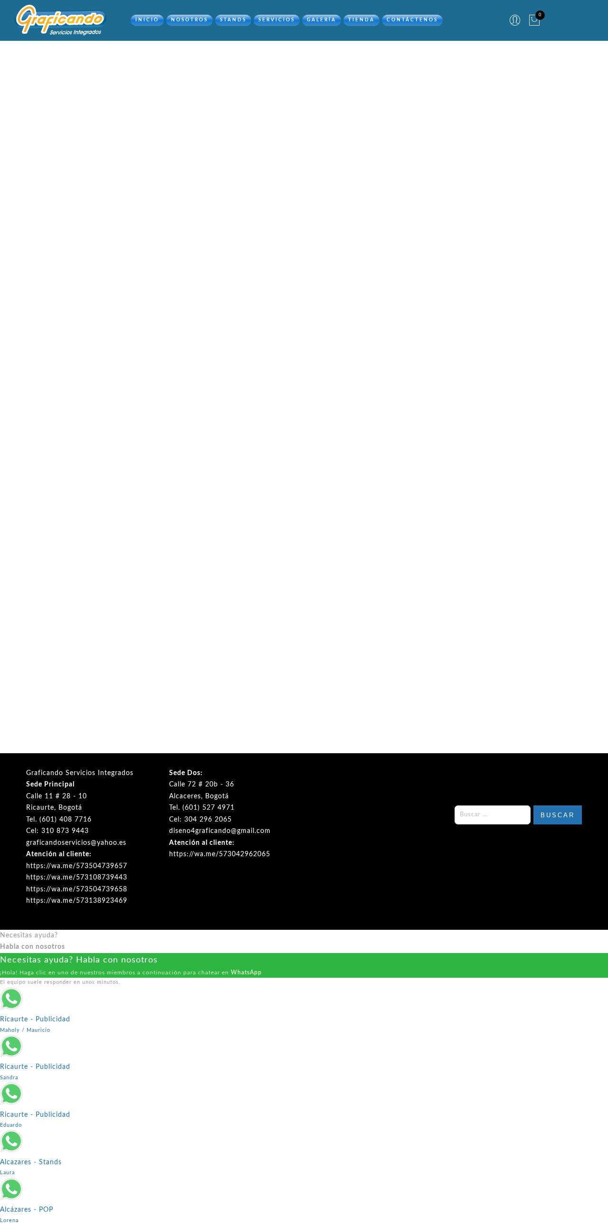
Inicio (147, 20)
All (60, 130)
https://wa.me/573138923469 (76, 901)
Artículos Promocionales (180, 130)
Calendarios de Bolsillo (90, 652)
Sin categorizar (101, 130)
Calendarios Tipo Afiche (375, 666)
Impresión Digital (440, 130)
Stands (233, 20)
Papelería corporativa (516, 130)
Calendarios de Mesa (232, 657)
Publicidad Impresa (304, 140)
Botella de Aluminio (375, 487)
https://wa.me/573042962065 (219, 854)
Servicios (276, 20)
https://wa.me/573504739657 (76, 866)
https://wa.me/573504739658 (76, 889)
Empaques (321, 130)
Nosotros (189, 20)
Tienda (361, 20)
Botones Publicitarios (518, 435)
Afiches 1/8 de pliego (375, 295)
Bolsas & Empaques (264, 130)
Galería (321, 20)
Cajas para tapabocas (518, 578)
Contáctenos (412, 20)
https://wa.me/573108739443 (76, 877)
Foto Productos (374, 130)
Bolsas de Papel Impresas (518, 295)
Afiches (90, 295)
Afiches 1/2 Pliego (232, 295)
